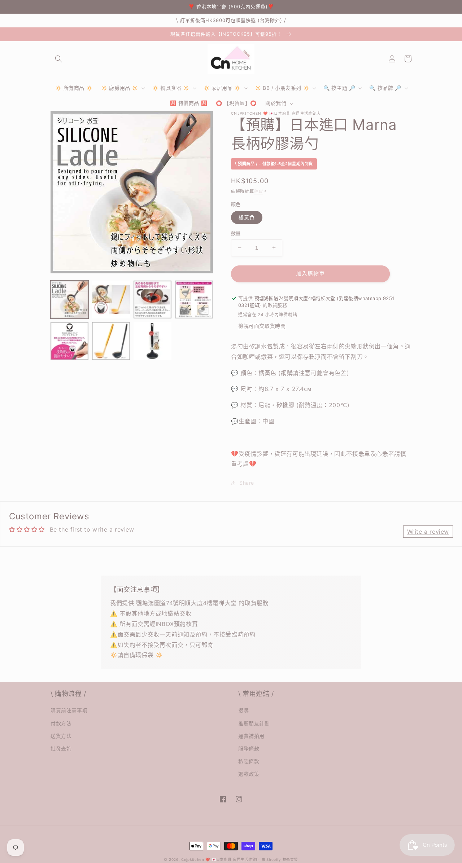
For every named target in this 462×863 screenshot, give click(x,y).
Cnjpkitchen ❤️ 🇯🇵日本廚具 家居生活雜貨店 (220, 859)
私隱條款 (248, 761)
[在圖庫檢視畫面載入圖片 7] (152, 341)
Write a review (428, 531)
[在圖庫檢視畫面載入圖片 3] (152, 299)
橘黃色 (247, 217)
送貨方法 (61, 736)
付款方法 (61, 723)
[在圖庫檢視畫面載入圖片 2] (111, 299)
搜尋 (243, 710)
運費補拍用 (251, 736)
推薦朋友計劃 (254, 723)
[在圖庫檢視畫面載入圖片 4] (194, 299)
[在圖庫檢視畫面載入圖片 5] (69, 341)
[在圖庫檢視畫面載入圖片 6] (111, 341)
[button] (58, 59)
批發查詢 (61, 748)
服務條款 (248, 748)
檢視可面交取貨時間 (262, 326)
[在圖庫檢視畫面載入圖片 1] (69, 299)
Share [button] (246, 483)
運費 (258, 191)
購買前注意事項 (69, 710)
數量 (236, 233)
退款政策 (248, 774)
